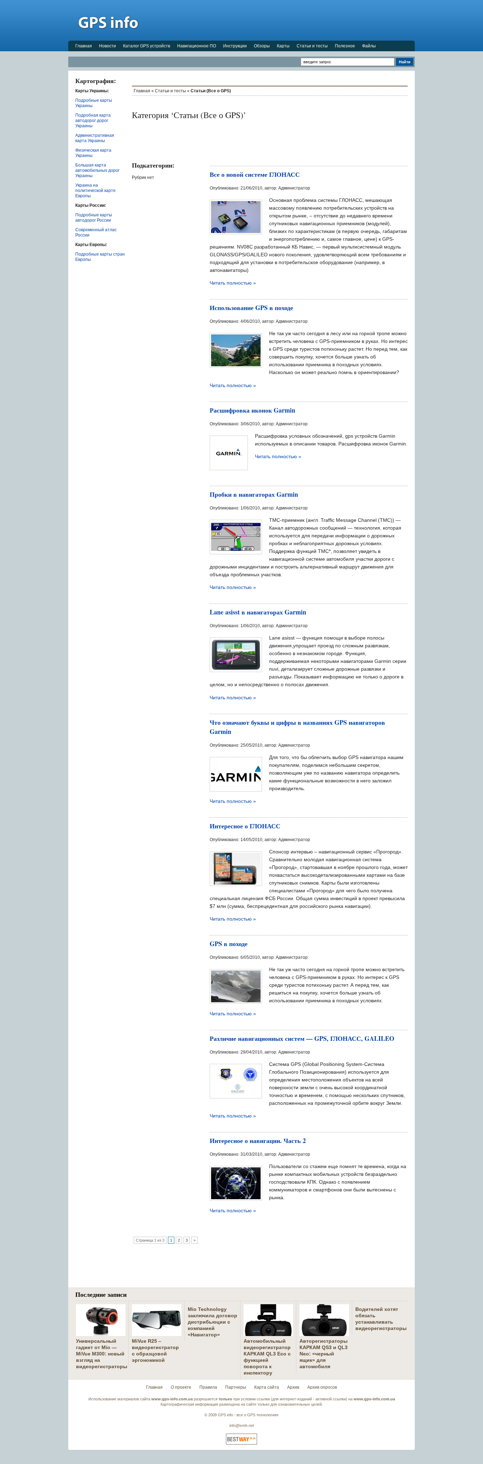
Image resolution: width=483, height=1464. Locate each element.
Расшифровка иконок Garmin (252, 410)
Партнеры (235, 1387)
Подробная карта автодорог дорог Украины (93, 120)
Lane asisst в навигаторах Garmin (258, 612)
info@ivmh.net (241, 1425)
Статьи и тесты (312, 45)
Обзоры (262, 45)
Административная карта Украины (94, 138)
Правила (208, 1387)
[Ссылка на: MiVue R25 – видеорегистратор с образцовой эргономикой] (156, 1333)
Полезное (345, 45)
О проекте (181, 1387)
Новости (107, 45)
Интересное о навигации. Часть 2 (258, 1140)
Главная (83, 45)
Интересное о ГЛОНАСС (245, 825)
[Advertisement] (286, 20)
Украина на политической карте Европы (95, 190)
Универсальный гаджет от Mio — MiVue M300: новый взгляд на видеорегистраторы (101, 1353)
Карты (283, 45)
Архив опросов (322, 1387)
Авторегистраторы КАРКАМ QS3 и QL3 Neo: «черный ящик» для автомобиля (323, 1353)
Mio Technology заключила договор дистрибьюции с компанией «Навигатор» (212, 1321)
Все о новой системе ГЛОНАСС (255, 174)
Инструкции (235, 45)
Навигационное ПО (196, 45)
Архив (293, 1387)
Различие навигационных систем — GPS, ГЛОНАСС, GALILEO (302, 1038)
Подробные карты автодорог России (93, 217)
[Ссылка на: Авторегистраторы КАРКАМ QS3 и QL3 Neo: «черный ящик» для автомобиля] (324, 1333)
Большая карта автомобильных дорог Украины (97, 170)
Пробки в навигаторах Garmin (254, 494)
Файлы (369, 45)
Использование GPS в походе (251, 307)
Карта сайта (266, 1387)
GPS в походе (229, 943)
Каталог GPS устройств (146, 45)
